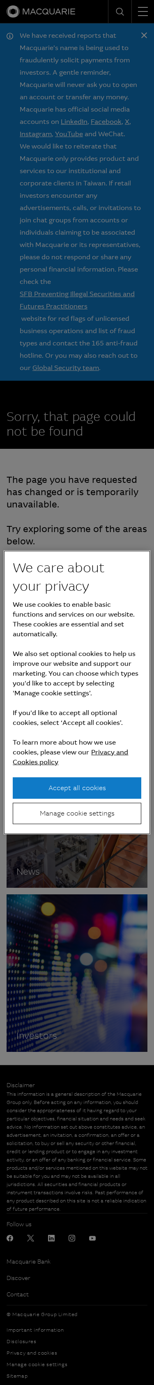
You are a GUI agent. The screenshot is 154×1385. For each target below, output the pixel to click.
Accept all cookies (77, 787)
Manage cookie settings (77, 813)
